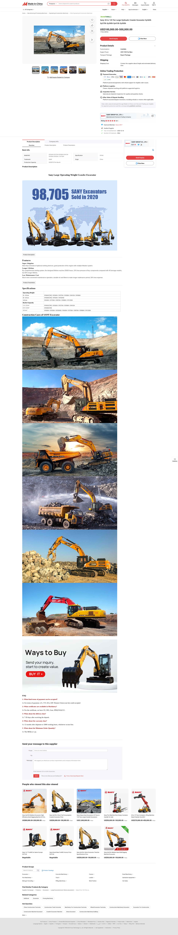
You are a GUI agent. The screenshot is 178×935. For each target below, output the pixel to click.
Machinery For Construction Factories (75, 907)
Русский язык (72, 923)
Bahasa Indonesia (140, 923)
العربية (98, 923)
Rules (154, 9)
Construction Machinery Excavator (119, 907)
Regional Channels (111, 921)
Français (65, 923)
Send (36, 776)
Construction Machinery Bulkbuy (88, 912)
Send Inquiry (113, 38)
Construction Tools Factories (52, 907)
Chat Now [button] (143, 38)
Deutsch (86, 923)
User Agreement (99, 927)
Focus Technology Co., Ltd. (77, 927)
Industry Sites (101, 921)
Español (52, 923)
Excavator (25, 874)
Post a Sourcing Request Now (73, 776)
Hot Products (43, 921)
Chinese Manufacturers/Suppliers (67, 921)
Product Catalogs (48, 870)
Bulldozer (26, 898)
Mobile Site (129, 921)
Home (23, 13)
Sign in (154, 5)
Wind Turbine (92, 881)
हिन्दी (114, 923)
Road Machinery (127, 874)
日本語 (109, 923)
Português (58, 923)
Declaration (108, 927)
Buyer (113, 9)
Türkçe (125, 923)
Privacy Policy (116, 927)
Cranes (91, 874)
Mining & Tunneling (27, 881)
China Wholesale (81, 921)
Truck (57, 877)
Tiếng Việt (131, 923)
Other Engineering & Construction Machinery (81, 13)
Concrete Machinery (61, 874)
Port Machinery (26, 877)
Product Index (121, 921)
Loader (91, 877)
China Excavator (71, 912)
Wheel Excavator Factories (98, 907)
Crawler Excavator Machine (54, 912)
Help (122, 9)
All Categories (29, 9)
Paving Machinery (48, 898)
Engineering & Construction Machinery (58, 13)
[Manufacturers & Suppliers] (32, 4)
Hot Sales (125, 881)
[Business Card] (153, 150)
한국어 (104, 923)
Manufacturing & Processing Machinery (37, 13)
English (46, 923)
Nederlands (92, 923)
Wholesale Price (92, 921)
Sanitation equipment (128, 877)
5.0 (132, 145)
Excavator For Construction (141, 907)
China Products (53, 921)
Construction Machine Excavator (33, 912)
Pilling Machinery (60, 881)
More (23, 915)
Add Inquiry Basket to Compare (60, 77)
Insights (136, 921)
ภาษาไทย (119, 923)
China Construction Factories (32, 907)
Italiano (80, 923)
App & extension (133, 9)
